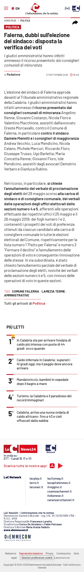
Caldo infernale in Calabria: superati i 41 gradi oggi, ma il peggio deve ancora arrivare (44, 364)
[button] (75, 22)
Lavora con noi (62, 557)
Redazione (10, 553)
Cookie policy (63, 553)
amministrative (16, 295)
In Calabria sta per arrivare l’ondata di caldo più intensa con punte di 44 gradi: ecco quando (44, 344)
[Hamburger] (6, 8)
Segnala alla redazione (31, 553)
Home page (10, 20)
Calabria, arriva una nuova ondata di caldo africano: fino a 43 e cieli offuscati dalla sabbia (43, 416)
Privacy (49, 553)
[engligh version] (13, 8)
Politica (25, 20)
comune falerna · (26, 291)
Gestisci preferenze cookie (37, 557)
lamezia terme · (54, 291)
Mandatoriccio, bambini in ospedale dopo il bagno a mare (43, 381)
